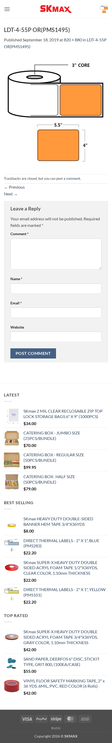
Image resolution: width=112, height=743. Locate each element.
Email (16, 303)
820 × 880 (73, 39)
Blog (55, 728)
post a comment (68, 178)
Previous (14, 186)
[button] (7, 9)
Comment (19, 234)
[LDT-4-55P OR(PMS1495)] (56, 111)
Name (16, 279)
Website (17, 327)
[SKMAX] (56, 9)
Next (11, 193)
